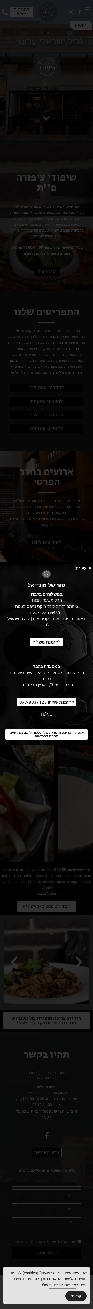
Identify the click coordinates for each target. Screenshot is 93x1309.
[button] (46, 734)
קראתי (76, 1296)
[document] (46, 654)
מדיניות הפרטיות (62, 1285)
